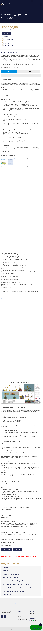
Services (19, 616)
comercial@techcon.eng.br (35, 615)
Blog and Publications (23, 619)
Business (20, 615)
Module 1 (6, 567)
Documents (7, 594)
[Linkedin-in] (5, 616)
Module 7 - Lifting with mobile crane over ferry (18, 588)
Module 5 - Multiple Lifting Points (14, 581)
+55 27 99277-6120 (6, 1)
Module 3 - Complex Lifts (11, 574)
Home (19, 613)
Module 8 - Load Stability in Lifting (14, 591)
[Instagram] (2, 616)
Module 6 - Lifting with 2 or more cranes (16, 584)
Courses (19, 618)
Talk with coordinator (35, 628)
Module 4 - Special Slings (11, 577)
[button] (41, 4)
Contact (19, 620)
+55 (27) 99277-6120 (33, 613)
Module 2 (6, 570)
